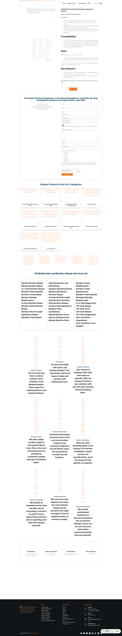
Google (66, 152)
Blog (64, 612)
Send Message (67, 174)
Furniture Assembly (45, 617)
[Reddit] (101, 633)
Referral (67, 161)
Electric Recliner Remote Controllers (71, 205)
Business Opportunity (68, 618)
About (64, 608)
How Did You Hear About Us (68, 150)
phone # (64, 142)
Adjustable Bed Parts (51, 226)
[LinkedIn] (98, 633)
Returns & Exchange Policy (69, 622)
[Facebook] (81, 633)
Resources (65, 617)
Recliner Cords (91, 204)
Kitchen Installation (45, 613)
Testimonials (66, 615)
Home (64, 3)
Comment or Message (67, 129)
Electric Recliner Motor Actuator (30, 205)
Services (65, 613)
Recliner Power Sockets (30, 248)
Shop (89, 3)
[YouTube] (90, 633)
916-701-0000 (91, 615)
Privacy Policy (66, 623)
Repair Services (71, 3)
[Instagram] (87, 633)
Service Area (65, 146)
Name (63, 104)
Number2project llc (34, 633)
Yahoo (66, 155)
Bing (66, 154)
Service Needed (66, 118)
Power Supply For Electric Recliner (71, 227)
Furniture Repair (45, 607)
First (63, 108)
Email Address (65, 114)
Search (66, 159)
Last (62, 112)
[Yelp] (95, 633)
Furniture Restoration (46, 608)
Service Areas (82, 3)
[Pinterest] (92, 633)
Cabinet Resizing (45, 618)
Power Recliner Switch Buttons (73, 14)
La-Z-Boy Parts (50, 248)
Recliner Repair (44, 610)
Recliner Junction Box (30, 226)
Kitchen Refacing (45, 615)
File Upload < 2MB (66, 122)
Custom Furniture (45, 612)
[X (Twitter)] (84, 633)
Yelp (66, 157)
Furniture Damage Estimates (48, 620)
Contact (64, 610)
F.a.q (64, 620)
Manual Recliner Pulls (92, 226)
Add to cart (73, 89)
